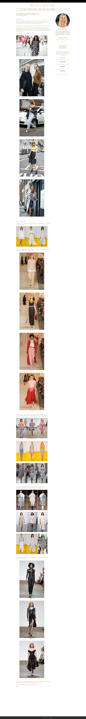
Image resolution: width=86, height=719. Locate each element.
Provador (30, 9)
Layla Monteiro (38, 1)
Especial (40, 9)
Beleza (25, 9)
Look (44, 9)
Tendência (35, 9)
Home (34, 1)
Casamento (52, 9)
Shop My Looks (49, 1)
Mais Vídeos (62, 57)
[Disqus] (33, 699)
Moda (21, 9)
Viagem (47, 9)
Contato (43, 1)
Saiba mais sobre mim (63, 37)
